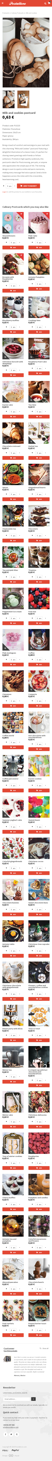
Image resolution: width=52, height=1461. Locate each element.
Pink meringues (9, 653)
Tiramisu (32, 570)
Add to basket (30, 186)
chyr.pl (16, 1456)
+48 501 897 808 (8, 1425)
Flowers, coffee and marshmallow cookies (38, 986)
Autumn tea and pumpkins (9, 1240)
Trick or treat (34, 1029)
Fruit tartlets (8, 1323)
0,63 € (5, 238)
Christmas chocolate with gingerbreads (11, 986)
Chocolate (33, 529)
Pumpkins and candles (38, 1198)
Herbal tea (33, 446)
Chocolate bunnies (10, 903)
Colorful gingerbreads (12, 861)
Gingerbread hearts (37, 487)
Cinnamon (6, 694)
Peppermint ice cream (12, 612)
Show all (45, 1348)
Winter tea (7, 1070)
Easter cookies (35, 779)
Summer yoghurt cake (12, 820)
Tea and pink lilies (10, 570)
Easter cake (7, 405)
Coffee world (8, 735)
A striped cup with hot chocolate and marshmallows (37, 1072)
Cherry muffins (8, 1198)
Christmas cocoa (35, 861)
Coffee (31, 653)
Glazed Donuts (8, 236)
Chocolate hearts (36, 1282)
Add (14, 247)
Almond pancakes (10, 1282)
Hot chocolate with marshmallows (36, 736)
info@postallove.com (11, 1427)
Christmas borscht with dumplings (12, 362)
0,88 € (31, 655)
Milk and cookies (31, 13)
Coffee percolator (10, 779)
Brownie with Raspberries (8, 278)
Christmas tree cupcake (38, 944)
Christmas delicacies (37, 1115)
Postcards (5, 13)
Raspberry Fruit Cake (37, 362)
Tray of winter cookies (12, 1156)
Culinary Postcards (17, 13)
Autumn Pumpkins (36, 277)
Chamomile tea (9, 529)
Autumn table (8, 944)
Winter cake (7, 1115)
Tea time (32, 405)
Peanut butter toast (37, 1323)
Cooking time (34, 320)
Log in (4, 192)
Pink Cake (32, 236)
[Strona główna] (16, 5)
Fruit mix (32, 612)
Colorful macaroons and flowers (37, 1240)
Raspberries (33, 1156)
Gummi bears (34, 820)
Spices (5, 487)
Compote (32, 694)
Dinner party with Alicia (12, 1029)
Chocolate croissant (11, 446)
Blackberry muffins (10, 320)
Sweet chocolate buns (38, 903)
